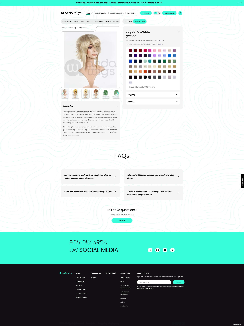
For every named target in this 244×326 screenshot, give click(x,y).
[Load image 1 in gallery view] (65, 93)
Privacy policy (102, 323)
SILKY (82, 21)
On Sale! (116, 21)
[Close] (241, 3)
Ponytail (93, 278)
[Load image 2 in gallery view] (75, 93)
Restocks (123, 298)
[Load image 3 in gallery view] (85, 93)
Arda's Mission (125, 278)
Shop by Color (67, 21)
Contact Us (124, 306)
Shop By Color (80, 278)
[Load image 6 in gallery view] (116, 93)
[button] (88, 13)
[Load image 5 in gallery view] (106, 93)
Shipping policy (114, 323)
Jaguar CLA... (83, 28)
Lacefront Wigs (81, 289)
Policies (122, 302)
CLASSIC (76, 21)
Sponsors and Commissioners (125, 287)
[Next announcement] (238, 3)
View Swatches (140, 21)
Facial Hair (108, 21)
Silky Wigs (79, 285)
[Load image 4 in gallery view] (96, 93)
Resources (128, 21)
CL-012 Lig (72, 28)
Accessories (99, 21)
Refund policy (90, 323)
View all (122, 220)
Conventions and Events (124, 293)
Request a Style (169, 13)
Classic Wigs (80, 282)
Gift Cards (145, 13)
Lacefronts (89, 21)
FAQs (122, 282)
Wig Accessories (81, 297)
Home (63, 28)
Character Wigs (81, 293)
